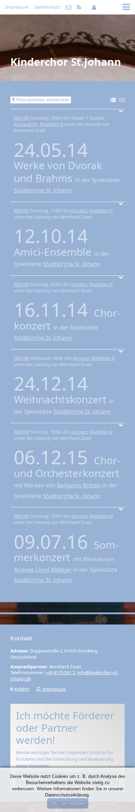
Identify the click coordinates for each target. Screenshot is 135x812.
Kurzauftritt (26, 124)
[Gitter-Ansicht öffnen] (122, 100)
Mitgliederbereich (94, 7)
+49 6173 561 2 (60, 673)
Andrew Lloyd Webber (43, 570)
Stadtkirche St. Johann (43, 190)
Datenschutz (47, 7)
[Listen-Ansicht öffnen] (113, 100)
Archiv (21, 118)
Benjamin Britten (79, 485)
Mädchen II (51, 124)
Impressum (17, 7)
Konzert (79, 210)
